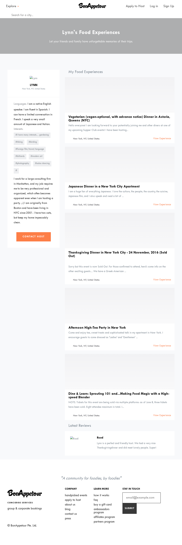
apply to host (73, 500)
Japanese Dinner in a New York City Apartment (104, 186)
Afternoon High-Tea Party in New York (97, 327)
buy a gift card (103, 504)
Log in (154, 6)
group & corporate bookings (24, 508)
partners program (104, 521)
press (68, 518)
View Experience (162, 138)
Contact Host (34, 237)
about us (70, 504)
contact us (71, 514)
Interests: (18, 129)
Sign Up (168, 6)
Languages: (20, 104)
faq (96, 500)
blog (67, 509)
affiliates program (104, 517)
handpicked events (76, 495)
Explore (11, 6)
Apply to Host (134, 6)
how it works (101, 495)
